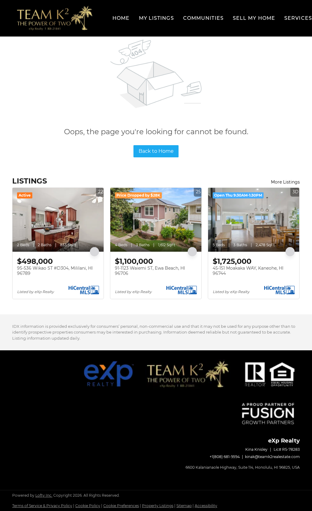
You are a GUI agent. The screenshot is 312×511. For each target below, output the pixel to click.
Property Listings (157, 505)
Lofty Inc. (43, 495)
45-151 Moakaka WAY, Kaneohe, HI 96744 (248, 270)
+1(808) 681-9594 (225, 456)
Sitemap (184, 505)
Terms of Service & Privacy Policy (42, 505)
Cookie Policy (87, 505)
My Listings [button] (156, 18)
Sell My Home (254, 18)
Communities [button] (203, 18)
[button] (54, 18)
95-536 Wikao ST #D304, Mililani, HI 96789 (55, 270)
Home (120, 18)
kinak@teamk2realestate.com (272, 456)
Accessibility (206, 505)
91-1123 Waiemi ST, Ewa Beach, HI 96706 (150, 270)
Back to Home (156, 151)
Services (298, 18)
